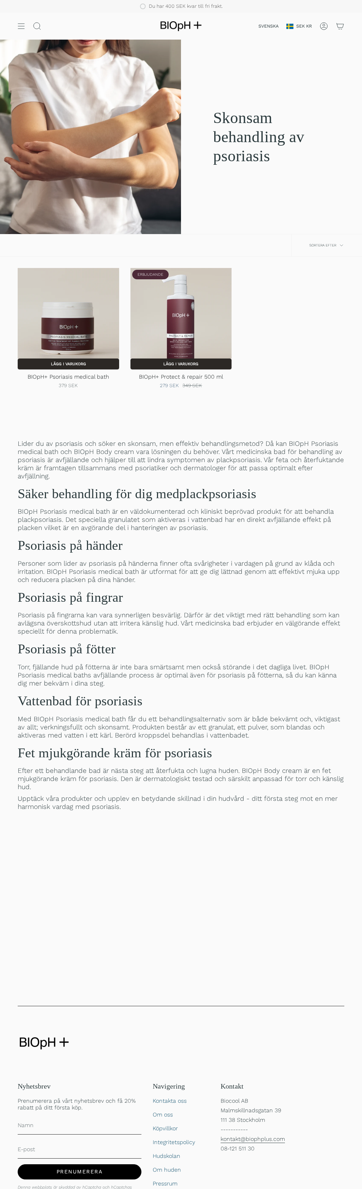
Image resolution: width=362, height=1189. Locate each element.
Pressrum (165, 1183)
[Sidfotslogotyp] (44, 1043)
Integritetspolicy (174, 1142)
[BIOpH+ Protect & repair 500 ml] (181, 318)
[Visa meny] (21, 26)
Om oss (163, 1114)
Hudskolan (166, 1156)
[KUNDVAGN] (340, 26)
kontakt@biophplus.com (253, 1139)
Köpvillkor (165, 1128)
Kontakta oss (170, 1100)
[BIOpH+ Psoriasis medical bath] (68, 318)
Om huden (167, 1169)
